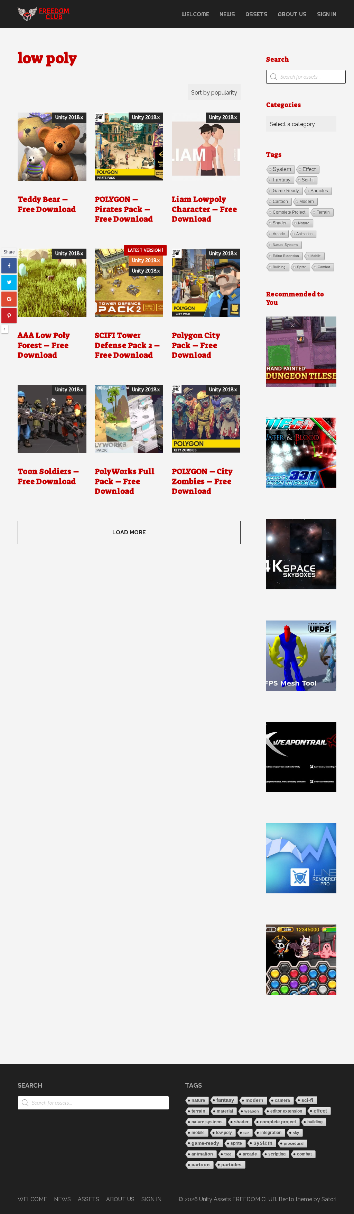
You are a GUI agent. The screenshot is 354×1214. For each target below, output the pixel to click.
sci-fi (308, 179)
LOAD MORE (129, 532)
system (282, 169)
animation (304, 234)
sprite (301, 267)
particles (319, 190)
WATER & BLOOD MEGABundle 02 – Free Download (301, 452)
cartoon (280, 201)
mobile (315, 256)
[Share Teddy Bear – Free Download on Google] (9, 299)
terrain (323, 212)
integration (270, 1133)
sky (296, 1133)
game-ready (286, 190)
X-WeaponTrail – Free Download (301, 757)
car (246, 1133)
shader (280, 223)
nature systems (285, 245)
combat (324, 267)
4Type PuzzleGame (301, 959)
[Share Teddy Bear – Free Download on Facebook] (9, 265)
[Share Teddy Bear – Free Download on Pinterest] (9, 315)
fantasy (281, 179)
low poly (224, 1132)
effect (309, 169)
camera (282, 1100)
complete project (289, 212)
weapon (251, 1111)
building (279, 267)
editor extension (286, 256)
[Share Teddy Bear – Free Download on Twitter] (9, 282)
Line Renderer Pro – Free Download (301, 858)
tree (227, 1154)
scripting (277, 1154)
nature (303, 223)
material (225, 1111)
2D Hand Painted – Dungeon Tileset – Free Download (301, 351)
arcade (279, 234)
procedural (294, 1143)
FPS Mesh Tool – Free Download (301, 655)
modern (306, 201)
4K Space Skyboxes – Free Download (301, 554)
